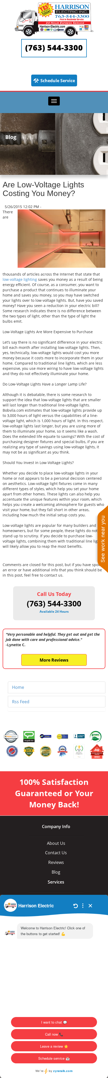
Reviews (56, 862)
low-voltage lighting (20, 279)
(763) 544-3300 (54, 47)
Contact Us (56, 853)
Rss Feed (20, 702)
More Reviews (54, 660)
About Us (56, 843)
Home (18, 687)
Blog (56, 872)
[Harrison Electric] (54, 5)
